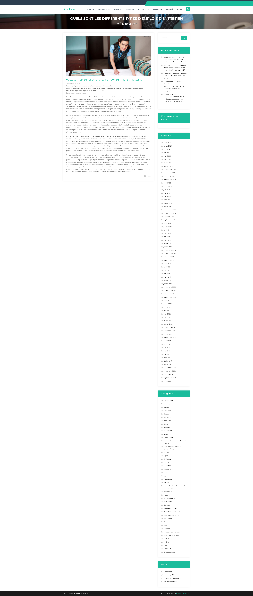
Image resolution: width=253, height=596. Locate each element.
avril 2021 (167, 354)
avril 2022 (167, 314)
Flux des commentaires (172, 578)
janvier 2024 (168, 247)
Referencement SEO (171, 515)
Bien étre (118, 9)
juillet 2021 (167, 344)
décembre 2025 (170, 169)
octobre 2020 (169, 374)
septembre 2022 (170, 297)
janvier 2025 (168, 206)
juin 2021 (167, 347)
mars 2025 (167, 200)
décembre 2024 (170, 210)
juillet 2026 (168, 146)
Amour (166, 407)
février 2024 (168, 243)
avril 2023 (167, 274)
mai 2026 (167, 153)
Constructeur (169, 434)
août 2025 (167, 183)
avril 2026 (167, 156)
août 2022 (167, 300)
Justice (166, 482)
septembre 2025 (170, 180)
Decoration (143, 9)
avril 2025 (167, 196)
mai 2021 (167, 351)
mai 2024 (167, 233)
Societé (169, 9)
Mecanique (168, 492)
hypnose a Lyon (169, 476)
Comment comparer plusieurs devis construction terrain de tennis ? (175, 75)
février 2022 (168, 321)
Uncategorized (169, 552)
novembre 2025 (170, 173)
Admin (149, 176)
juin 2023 (167, 267)
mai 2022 (167, 311)
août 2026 (167, 143)
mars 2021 (167, 358)
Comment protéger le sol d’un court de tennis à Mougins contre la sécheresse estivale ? (175, 59)
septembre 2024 (170, 220)
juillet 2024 (168, 227)
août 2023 (167, 264)
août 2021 (167, 341)
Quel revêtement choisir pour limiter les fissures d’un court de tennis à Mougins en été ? (175, 67)
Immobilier (168, 479)
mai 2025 (167, 193)
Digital (90, 9)
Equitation (167, 466)
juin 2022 (167, 307)
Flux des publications (171, 575)
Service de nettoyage (172, 535)
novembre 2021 (169, 331)
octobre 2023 (169, 257)
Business (130, 9)
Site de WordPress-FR (172, 581)
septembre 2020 (170, 378)
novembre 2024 (170, 213)
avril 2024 (167, 237)
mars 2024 (167, 240)
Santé (166, 525)
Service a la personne (74, 93)
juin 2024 (167, 230)
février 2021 (168, 361)
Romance (167, 522)
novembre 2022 (170, 290)
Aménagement (169, 404)
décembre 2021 (169, 327)
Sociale (166, 539)
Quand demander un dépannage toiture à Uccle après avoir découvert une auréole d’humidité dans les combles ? (174, 99)
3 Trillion (69, 9)
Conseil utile (168, 431)
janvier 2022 (168, 324)
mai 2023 (167, 270)
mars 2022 (167, 317)
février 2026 (168, 163)
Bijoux (166, 424)
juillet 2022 (168, 304)
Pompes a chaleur (170, 508)
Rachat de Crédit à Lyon (173, 512)
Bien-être (167, 421)
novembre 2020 (170, 371)
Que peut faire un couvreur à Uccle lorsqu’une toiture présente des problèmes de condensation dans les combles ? (174, 86)
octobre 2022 (169, 294)
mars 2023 (167, 277)
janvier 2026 (168, 166)
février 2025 (168, 203)
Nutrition (167, 505)
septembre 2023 (170, 260)
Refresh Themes (182, 593)
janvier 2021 (168, 364)
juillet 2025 (168, 186)
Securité (167, 529)
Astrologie (167, 411)
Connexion (168, 571)
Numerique (168, 502)
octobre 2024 (169, 216)
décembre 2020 (170, 368)
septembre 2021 (170, 337)
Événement (168, 469)
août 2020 (167, 381)
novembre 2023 (170, 253)
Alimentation (104, 9)
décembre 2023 (170, 250)
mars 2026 (167, 159)
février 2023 (168, 280)
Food (166, 472)
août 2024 (167, 223)
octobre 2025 (169, 176)
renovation (168, 518)
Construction (168, 437)
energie (166, 462)
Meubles (167, 495)
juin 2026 (167, 149)
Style (179, 9)
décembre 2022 (170, 287)
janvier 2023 (168, 284)
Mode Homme (169, 498)
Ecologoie (157, 9)
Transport (167, 549)
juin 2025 (167, 190)
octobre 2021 (168, 334)
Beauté (166, 414)
